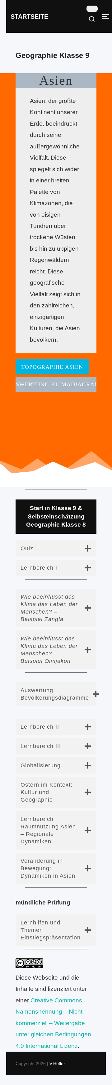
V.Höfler (57, 1063)
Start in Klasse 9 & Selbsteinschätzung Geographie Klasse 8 (56, 516)
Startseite (29, 16)
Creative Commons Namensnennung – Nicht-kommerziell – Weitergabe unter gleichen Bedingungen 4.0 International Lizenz (53, 1023)
